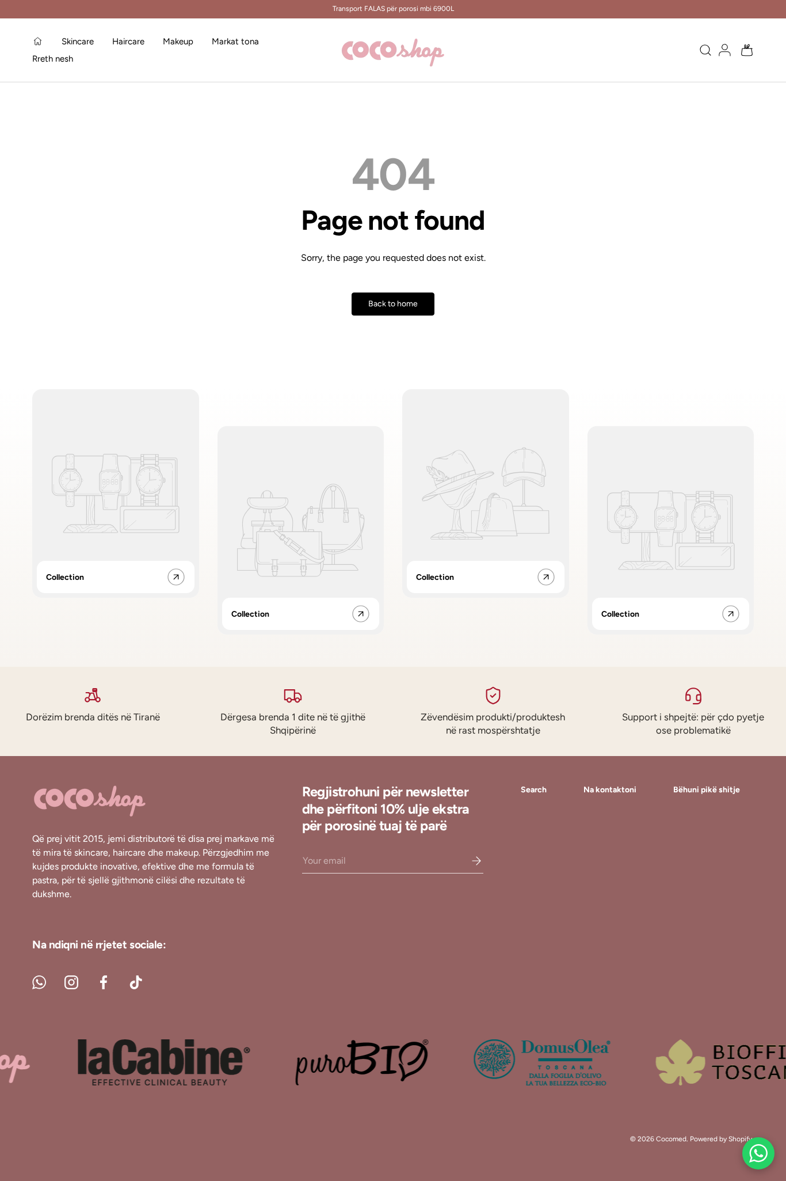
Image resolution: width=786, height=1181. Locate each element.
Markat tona (235, 41)
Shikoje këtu (456, 14)
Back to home (393, 304)
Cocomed (671, 1139)
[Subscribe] (468, 861)
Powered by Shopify (721, 1139)
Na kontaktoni (609, 790)
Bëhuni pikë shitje (706, 790)
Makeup (178, 41)
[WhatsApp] (758, 1153)
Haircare (128, 41)
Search (534, 790)
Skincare (78, 41)
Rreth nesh (52, 59)
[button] (743, 50)
